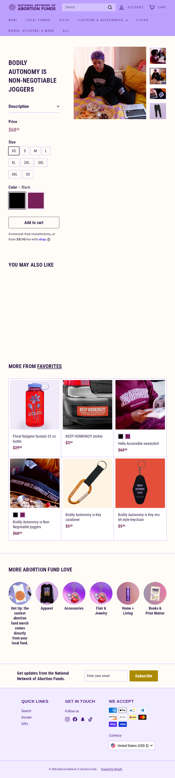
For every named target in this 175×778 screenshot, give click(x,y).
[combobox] (89, 7)
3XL (41, 162)
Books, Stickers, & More (31, 30)
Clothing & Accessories (101, 20)
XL (14, 162)
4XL (15, 174)
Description (19, 106)
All (66, 30)
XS (14, 151)
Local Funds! (38, 20)
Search (26, 711)
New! (13, 20)
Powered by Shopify (111, 769)
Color (19, 187)
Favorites (49, 366)
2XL (27, 162)
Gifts (64, 20)
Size (12, 142)
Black (17, 200)
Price (13, 121)
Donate (26, 717)
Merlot (35, 200)
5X (28, 174)
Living (142, 20)
